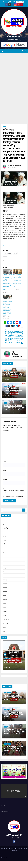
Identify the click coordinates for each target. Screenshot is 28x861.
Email (5, 470)
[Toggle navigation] (25, 51)
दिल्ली (4, 552)
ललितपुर (4, 611)
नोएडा (4, 560)
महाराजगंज (5, 588)
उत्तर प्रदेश (4, 126)
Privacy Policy (20, 854)
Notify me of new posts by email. (14, 496)
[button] (22, 51)
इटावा (4, 524)
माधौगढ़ (4, 595)
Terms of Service (5, 857)
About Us (7, 854)
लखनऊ (4, 603)
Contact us (5, 811)
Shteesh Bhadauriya (15, 165)
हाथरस (4, 631)
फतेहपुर (4, 568)
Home (2, 854)
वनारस (4, 615)
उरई (3, 532)
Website (5, 479)
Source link (6, 246)
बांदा (3, 572)
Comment (6, 430)
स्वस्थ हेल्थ (5, 623)
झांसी (9, 386)
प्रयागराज (5, 564)
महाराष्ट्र (5, 592)
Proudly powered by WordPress (8, 848)
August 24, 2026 (10, 664)
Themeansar (14, 850)
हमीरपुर (4, 627)
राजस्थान (5, 599)
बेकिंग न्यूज (5, 580)
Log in (3, 805)
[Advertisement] (14, 73)
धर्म (3, 556)
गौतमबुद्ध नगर (6, 536)
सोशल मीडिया (6, 619)
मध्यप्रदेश (5, 584)
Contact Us (13, 854)
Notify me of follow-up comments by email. (13, 492)
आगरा (4, 520)
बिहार (4, 576)
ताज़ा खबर (5, 548)
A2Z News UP (14, 36)
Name (5, 461)
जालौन (9, 370)
